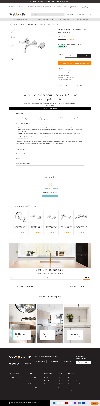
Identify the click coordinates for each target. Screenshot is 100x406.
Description (19, 113)
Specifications (20, 149)
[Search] (33, 14)
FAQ (45, 387)
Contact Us (72, 14)
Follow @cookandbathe (76, 286)
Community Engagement (34, 387)
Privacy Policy (71, 393)
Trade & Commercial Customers (16, 377)
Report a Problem (48, 384)
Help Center (84, 362)
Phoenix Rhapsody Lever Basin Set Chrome (20, 226)
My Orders (60, 381)
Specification (70, 56)
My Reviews (60, 387)
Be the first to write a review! (50, 196)
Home (15, 24)
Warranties (70, 387)
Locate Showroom (66, 86)
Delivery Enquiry (48, 381)
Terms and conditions (32, 402)
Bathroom (22, 24)
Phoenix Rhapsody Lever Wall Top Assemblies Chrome (35, 226)
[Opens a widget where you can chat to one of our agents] (94, 403)
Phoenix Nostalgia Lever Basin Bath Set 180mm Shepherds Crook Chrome (65, 226)
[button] (12, 59)
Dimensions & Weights (22, 154)
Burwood (68, 361)
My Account (82, 14)
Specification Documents (23, 163)
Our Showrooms (85, 7)
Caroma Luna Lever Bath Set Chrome (80, 226)
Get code (86, 277)
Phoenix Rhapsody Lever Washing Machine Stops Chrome (50, 226)
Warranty (18, 158)
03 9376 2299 (27, 363)
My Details (60, 377)
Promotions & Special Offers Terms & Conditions (79, 384)
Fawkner (55, 361)
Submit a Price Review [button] (50, 108)
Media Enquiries (32, 384)
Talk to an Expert (83, 86)
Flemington (41, 361)
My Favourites (61, 384)
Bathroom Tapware (32, 24)
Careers (30, 381)
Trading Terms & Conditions (74, 390)
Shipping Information (73, 381)
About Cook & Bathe (33, 377)
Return (70, 377)
